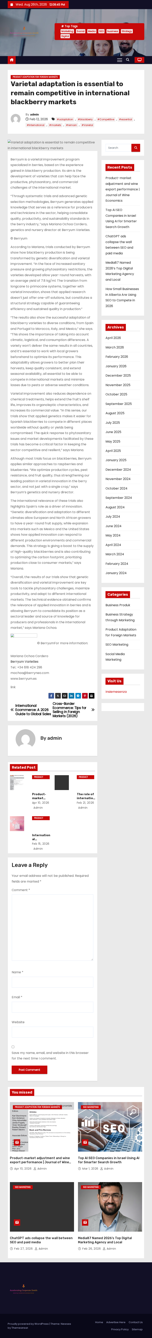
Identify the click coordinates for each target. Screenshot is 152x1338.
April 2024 (113, 545)
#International (35, 125)
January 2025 (115, 460)
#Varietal (87, 125)
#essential (125, 119)
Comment (21, 890)
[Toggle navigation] (119, 60)
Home (99, 1322)
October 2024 (116, 488)
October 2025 (116, 394)
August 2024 (115, 507)
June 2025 (113, 432)
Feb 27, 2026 (24, 1249)
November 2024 (118, 479)
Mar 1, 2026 (90, 1169)
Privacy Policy (120, 1329)
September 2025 (118, 404)
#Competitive (105, 119)
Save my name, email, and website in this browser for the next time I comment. (50, 1056)
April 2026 (113, 338)
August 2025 (114, 413)
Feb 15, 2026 (40, 844)
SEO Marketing (116, 644)
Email (17, 997)
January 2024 (116, 573)
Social (81, 31)
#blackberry (85, 119)
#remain (71, 125)
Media (92, 31)
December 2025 (118, 375)
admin (34, 114)
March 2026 (114, 347)
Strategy (127, 31)
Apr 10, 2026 (40, 803)
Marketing (67, 31)
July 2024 (112, 516)
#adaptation (65, 119)
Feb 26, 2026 (92, 1249)
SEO (101, 31)
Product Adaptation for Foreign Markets (35, 76)
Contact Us (136, 1322)
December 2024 (118, 469)
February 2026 (116, 356)
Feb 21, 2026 (85, 803)
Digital (65, 36)
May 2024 (113, 535)
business (112, 31)
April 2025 (113, 451)
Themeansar (19, 1328)
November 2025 (117, 385)
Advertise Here (115, 1322)
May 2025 (112, 441)
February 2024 (116, 563)
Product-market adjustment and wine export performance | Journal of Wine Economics (122, 189)
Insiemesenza (116, 691)
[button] (128, 59)
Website (18, 1022)
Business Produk (117, 605)
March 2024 (114, 554)
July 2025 (112, 422)
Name (17, 972)
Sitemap (137, 1329)
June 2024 (113, 526)
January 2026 (115, 366)
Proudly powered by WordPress (28, 1324)
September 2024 (118, 497)
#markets (55, 125)
